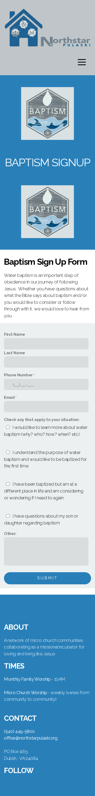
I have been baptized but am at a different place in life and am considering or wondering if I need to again (43, 490)
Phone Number (18, 375)
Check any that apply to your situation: (41, 419)
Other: (10, 533)
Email (9, 397)
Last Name (14, 352)
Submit (47, 578)
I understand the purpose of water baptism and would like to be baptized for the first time (45, 459)
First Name (14, 334)
